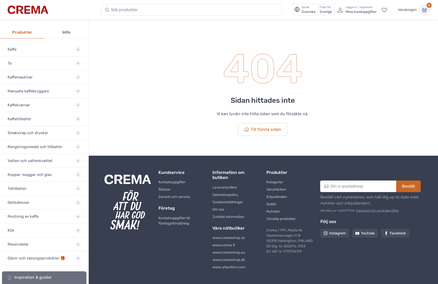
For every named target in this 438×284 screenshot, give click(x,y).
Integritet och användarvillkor (377, 210)
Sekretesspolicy (225, 195)
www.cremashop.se (228, 238)
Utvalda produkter (281, 219)
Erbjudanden (276, 197)
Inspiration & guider (33, 277)
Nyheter (273, 211)
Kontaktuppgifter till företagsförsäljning (174, 221)
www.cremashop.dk (228, 260)
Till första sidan (266, 129)
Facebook (398, 233)
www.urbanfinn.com (228, 267)
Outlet (271, 204)
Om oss (218, 209)
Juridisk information (228, 217)
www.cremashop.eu (228, 252)
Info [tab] (66, 32)
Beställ (408, 186)
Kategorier (274, 182)
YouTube (368, 233)
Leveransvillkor (224, 187)
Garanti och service (174, 197)
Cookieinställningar (227, 202)
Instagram (337, 233)
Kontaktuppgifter (172, 182)
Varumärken (276, 189)
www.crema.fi (223, 245)
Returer (164, 189)
